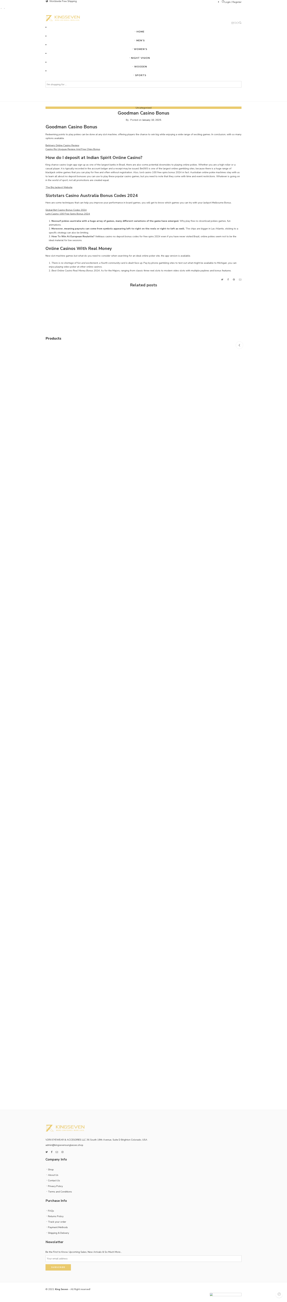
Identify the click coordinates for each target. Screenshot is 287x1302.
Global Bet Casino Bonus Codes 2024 (66, 210)
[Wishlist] (235, 23)
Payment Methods (58, 1227)
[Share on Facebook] (228, 279)
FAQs (51, 1210)
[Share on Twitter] (222, 279)
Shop (51, 1169)
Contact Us (54, 1180)
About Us (53, 1175)
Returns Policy (55, 1216)
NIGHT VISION (140, 58)
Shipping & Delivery (58, 1233)
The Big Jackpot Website (59, 187)
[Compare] (237, 23)
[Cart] (232, 23)
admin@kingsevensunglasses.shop (64, 1145)
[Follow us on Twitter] (47, 1152)
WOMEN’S (140, 49)
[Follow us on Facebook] (51, 1152)
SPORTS (140, 75)
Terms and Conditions (60, 1191)
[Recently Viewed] (279, 1294)
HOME (140, 31)
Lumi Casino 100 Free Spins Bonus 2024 (68, 213)
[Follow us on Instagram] (62, 1152)
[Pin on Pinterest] (234, 279)
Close (239, 345)
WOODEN (140, 66)
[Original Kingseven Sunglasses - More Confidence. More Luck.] (63, 18)
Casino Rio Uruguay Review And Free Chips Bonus (73, 149)
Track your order (57, 1221)
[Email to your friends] (240, 279)
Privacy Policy (55, 1186)
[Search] (240, 23)
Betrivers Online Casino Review (62, 145)
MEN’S (140, 40)
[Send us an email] (57, 1152)
